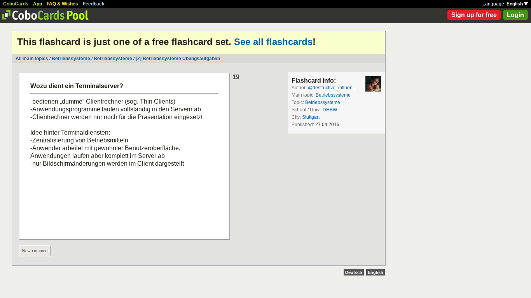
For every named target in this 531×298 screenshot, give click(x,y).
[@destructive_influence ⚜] (373, 84)
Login (515, 15)
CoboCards (15, 4)
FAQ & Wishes (62, 4)
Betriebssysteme (71, 58)
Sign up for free (474, 15)
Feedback (94, 4)
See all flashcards (273, 41)
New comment (35, 250)
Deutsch (353, 272)
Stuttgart (311, 117)
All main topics (32, 58)
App (37, 4)
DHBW (330, 110)
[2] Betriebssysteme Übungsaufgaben (178, 58)
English (515, 4)
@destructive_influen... (332, 87)
